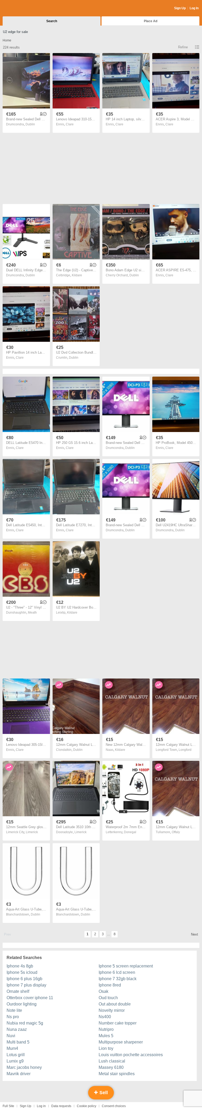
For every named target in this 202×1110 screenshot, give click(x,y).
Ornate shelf (18, 991)
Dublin (30, 124)
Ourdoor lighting (22, 1004)
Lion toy (106, 1048)
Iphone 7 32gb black (118, 978)
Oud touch (108, 997)
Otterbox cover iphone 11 (30, 997)
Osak (103, 991)
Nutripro (106, 1029)
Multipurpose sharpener (121, 1042)
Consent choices (114, 1106)
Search (51, 21)
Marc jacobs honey (24, 1067)
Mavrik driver (19, 1073)
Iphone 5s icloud (22, 972)
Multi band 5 (18, 1042)
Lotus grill (16, 1054)
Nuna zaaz (17, 1029)
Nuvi (11, 1035)
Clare (70, 124)
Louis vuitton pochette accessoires (131, 1054)
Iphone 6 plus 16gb (24, 978)
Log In (194, 8)
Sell (103, 1092)
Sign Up (180, 8)
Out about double (115, 1004)
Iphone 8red (110, 985)
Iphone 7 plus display (26, 985)
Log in (41, 1106)
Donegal (130, 832)
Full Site (8, 1106)
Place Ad (150, 21)
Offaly (176, 832)
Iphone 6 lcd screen (117, 972)
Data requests (61, 1106)
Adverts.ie (23, 8)
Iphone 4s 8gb (20, 966)
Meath (32, 612)
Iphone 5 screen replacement (126, 966)
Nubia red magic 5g (25, 1023)
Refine (183, 47)
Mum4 (12, 1048)
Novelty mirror (112, 1010)
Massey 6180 (111, 1067)
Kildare (77, 275)
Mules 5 (106, 1035)
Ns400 (105, 1016)
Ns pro (13, 1016)
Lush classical (112, 1061)
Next (194, 934)
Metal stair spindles (117, 1073)
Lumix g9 (15, 1061)
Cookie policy (86, 1106)
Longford (185, 750)
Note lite (14, 1010)
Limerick (32, 832)
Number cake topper (118, 1023)
